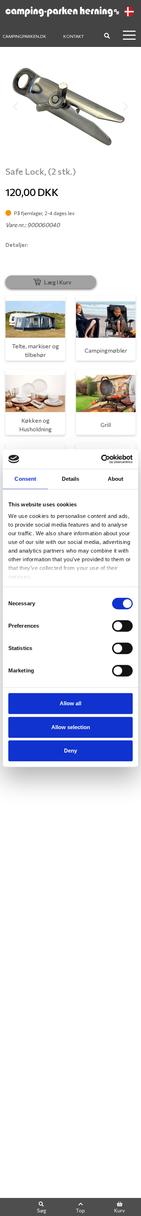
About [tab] (116, 479)
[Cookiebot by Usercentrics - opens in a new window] (101, 459)
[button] (15, 106)
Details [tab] (71, 479)
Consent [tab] (25, 479)
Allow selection (70, 727)
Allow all (70, 703)
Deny (70, 751)
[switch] (122, 626)
